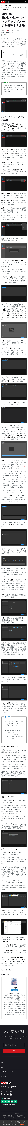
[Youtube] (11, 1094)
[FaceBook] (1, 1094)
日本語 (4, 34)
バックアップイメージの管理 (14, 55)
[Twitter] (15, 30)
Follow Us (15, 990)
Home (2, 6)
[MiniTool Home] (5, 1)
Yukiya (6, 30)
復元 (23, 466)
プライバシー (12, 1113)
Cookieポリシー (11, 1122)
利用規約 (17, 1113)
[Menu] (25, 1)
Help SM (8, 6)
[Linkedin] (8, 1094)
